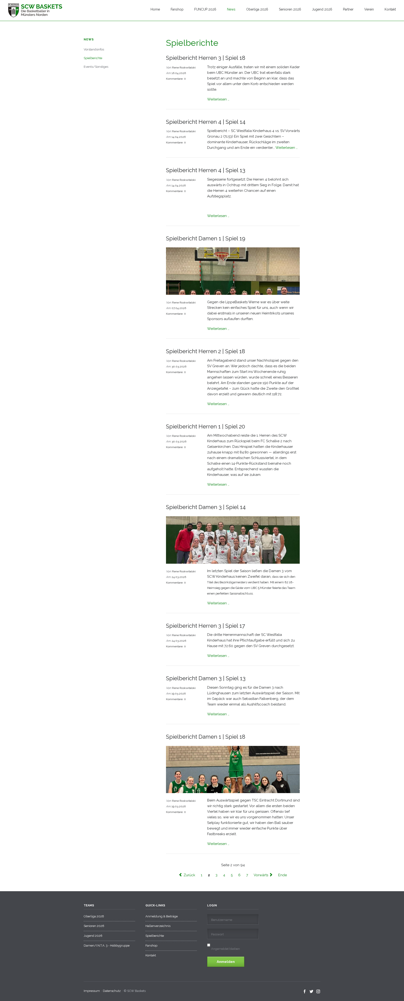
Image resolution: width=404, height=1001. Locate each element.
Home (155, 9)
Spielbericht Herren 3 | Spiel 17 (205, 625)
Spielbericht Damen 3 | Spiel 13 (205, 678)
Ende (282, 875)
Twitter (312, 992)
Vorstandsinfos (94, 49)
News (231, 9)
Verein (369, 9)
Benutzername (221, 920)
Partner (348, 9)
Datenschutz (112, 991)
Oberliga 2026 (257, 9)
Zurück (189, 875)
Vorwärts (261, 875)
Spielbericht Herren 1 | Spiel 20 (205, 426)
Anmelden (226, 962)
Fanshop (177, 9)
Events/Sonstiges (96, 66)
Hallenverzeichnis (157, 926)
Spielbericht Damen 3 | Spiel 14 (206, 507)
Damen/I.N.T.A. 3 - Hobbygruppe (107, 945)
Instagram (318, 992)
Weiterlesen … (218, 99)
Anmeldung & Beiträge (161, 916)
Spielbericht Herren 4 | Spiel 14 (205, 121)
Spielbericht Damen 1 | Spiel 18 (205, 736)
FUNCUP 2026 (205, 9)
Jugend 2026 (322, 9)
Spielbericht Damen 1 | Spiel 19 (205, 238)
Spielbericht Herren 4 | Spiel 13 (205, 170)
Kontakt (390, 9)
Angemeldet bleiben (225, 949)
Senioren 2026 (290, 9)
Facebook (305, 992)
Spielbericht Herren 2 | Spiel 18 (205, 351)
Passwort (217, 934)
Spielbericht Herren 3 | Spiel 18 (205, 57)
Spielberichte (93, 58)
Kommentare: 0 (176, 78)
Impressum (92, 991)
